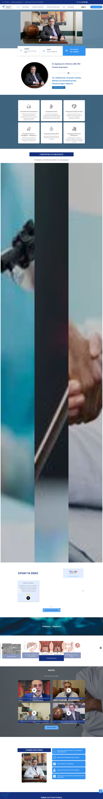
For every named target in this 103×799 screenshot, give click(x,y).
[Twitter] (83, 2)
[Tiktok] (81, 2)
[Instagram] (79, 2)
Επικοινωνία (70, 7)
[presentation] (19, 590)
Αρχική (18, 7)
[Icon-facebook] (77, 2)
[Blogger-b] (86, 2)
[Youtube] (85, 2)
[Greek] (85, 7)
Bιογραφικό (26, 7)
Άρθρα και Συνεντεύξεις (53, 7)
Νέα (64, 7)
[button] (18, 362)
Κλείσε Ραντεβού (96, 7)
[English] (84, 7)
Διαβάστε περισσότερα (59, 87)
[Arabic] (82, 7)
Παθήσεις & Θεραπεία (37, 7)
